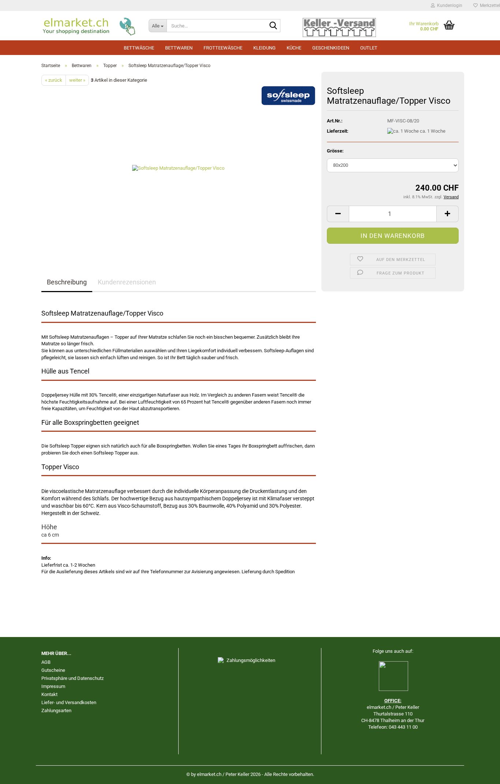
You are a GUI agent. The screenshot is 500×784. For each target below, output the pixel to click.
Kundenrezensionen (127, 282)
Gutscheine (53, 670)
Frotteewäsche (223, 48)
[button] (338, 214)
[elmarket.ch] (89, 25)
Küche (294, 48)
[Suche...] (273, 26)
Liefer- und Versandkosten (68, 702)
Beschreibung (67, 282)
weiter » (77, 80)
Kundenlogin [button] (448, 5)
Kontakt (49, 694)
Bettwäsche (139, 48)
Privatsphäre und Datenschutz (72, 678)
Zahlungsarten (56, 710)
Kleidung (264, 48)
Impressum (53, 686)
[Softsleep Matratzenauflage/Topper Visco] (178, 168)
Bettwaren (179, 48)
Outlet (368, 48)
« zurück (53, 80)
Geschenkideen (330, 48)
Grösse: (335, 151)
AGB (46, 662)
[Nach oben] (480, 773)
